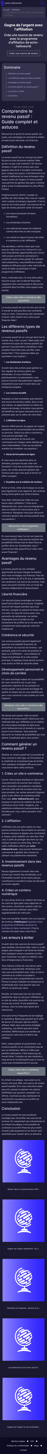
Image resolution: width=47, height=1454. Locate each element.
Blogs (36, 1445)
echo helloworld (13, 3)
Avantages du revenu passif (19, 82)
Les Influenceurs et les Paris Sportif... (23, 1367)
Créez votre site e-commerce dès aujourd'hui (23, 299)
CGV (32, 1441)
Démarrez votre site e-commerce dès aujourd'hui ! (23, 707)
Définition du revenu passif (19, 73)
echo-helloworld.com (30, 249)
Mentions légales (18, 1441)
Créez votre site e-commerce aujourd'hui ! (23, 1071)
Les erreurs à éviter (16, 91)
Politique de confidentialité (18, 1445)
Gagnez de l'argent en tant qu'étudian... (23, 1427)
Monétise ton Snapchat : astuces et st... (23, 1308)
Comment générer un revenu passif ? (23, 87)
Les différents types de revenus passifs (24, 78)
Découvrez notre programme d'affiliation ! (23, 528)
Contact (23, 1450)
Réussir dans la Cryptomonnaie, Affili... (23, 1189)
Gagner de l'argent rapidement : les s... (23, 1249)
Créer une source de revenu (23, 53)
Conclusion (12, 96)
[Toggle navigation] (42, 3)
